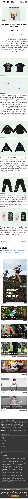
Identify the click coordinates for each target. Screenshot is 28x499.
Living (23, 480)
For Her (21, 424)
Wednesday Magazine (7, 452)
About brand (16, 424)
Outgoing (22, 458)
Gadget (14, 480)
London (18, 458)
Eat (3, 458)
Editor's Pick (21, 470)
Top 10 (6, 432)
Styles (17, 472)
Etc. (18, 461)
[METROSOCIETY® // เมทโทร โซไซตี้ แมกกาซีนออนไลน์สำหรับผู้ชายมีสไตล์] (7, 2)
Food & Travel (14, 427)
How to (8, 427)
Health (16, 478)
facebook (3, 437)
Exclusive (10, 430)
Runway (9, 422)
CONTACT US (9, 489)
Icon (18, 425)
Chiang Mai (13, 463)
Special (9, 466)
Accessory (18, 241)
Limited (4, 467)
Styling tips (20, 478)
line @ (2, 438)
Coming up (9, 469)
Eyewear (4, 470)
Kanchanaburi (11, 458)
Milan (7, 461)
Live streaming (9, 424)
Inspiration (13, 425)
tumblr (2, 448)
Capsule (24, 320)
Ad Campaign (10, 470)
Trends (8, 475)
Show (20, 469)
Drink (11, 477)
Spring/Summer (20, 356)
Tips (14, 477)
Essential (20, 430)
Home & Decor (11, 429)
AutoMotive (10, 481)
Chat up (21, 467)
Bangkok (20, 466)
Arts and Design (15, 475)
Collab (25, 356)
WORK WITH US (16, 489)
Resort (14, 461)
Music (13, 469)
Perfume (4, 481)
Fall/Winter (24, 338)
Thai (15, 460)
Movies (14, 467)
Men (8, 474)
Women (7, 463)
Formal (7, 464)
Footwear (14, 356)
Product (4, 478)
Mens (17, 469)
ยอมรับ (14, 495)
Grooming (8, 425)
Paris (17, 467)
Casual (16, 470)
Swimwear (11, 460)
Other (21, 460)
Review (11, 461)
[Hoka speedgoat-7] (15, 282)
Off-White (25, 241)
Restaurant (4, 472)
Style (3, 425)
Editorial (4, 430)
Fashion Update (8, 241)
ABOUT (3, 489)
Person (6, 458)
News (21, 475)
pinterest (3, 445)
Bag (22, 474)
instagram (3, 440)
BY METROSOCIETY (14, 30)
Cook (18, 460)
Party (3, 464)
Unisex (3, 461)
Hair (13, 464)
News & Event (22, 429)
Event (12, 478)
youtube (3, 446)
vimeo (2, 441)
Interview (4, 466)
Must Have (15, 430)
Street (3, 463)
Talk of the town (20, 463)
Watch (3, 480)
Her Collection (18, 464)
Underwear (14, 466)
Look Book (8, 467)
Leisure (4, 427)
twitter (2, 443)
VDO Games (5, 460)
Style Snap (22, 425)
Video (10, 432)
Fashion (4, 422)
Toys (17, 429)
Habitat (4, 469)
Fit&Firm (7, 477)
